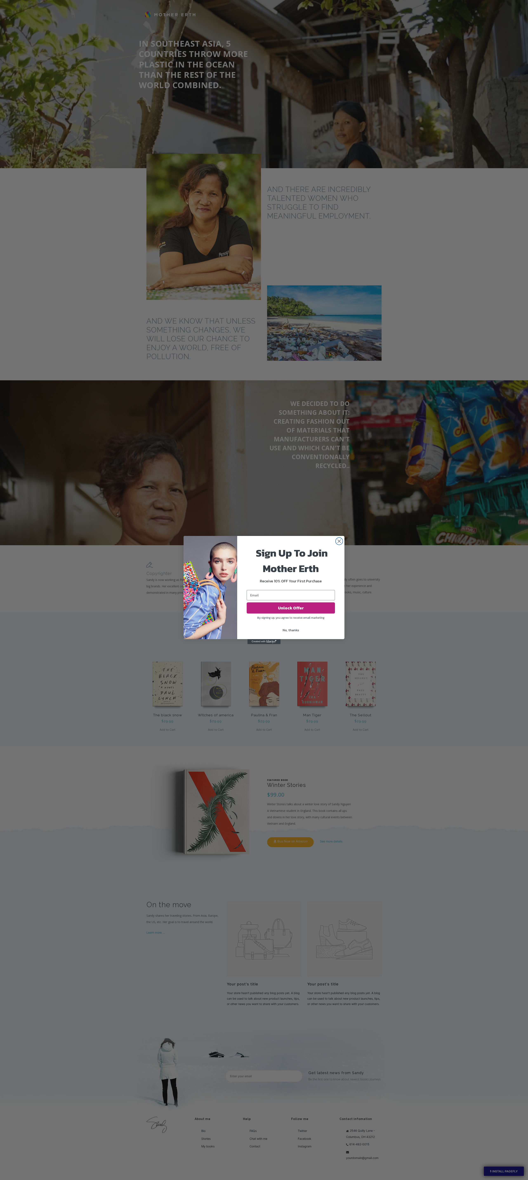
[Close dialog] (339, 541)
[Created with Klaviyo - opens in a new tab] (264, 641)
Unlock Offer (291, 608)
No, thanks (291, 630)
